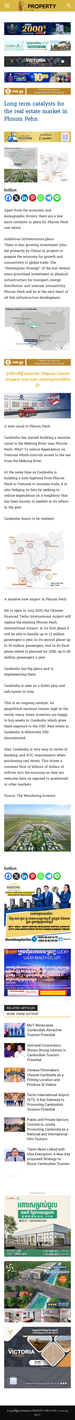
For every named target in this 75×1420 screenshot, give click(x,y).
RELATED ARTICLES (21, 1008)
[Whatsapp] (40, 198)
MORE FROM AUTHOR (22, 1014)
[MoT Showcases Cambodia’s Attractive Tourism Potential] (14, 1030)
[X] (16, 198)
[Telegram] (48, 198)
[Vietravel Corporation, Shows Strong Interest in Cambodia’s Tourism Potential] (14, 1050)
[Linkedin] (24, 198)
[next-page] (13, 1174)
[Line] (57, 198)
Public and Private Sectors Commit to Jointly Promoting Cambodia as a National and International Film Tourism (48, 1129)
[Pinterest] (32, 198)
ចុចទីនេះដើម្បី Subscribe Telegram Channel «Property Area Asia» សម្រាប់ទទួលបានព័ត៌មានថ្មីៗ (37, 379)
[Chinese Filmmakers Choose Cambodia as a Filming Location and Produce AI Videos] (14, 1075)
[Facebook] (8, 198)
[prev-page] (6, 1174)
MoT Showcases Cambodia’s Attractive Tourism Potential (44, 1030)
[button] (7, 5)
